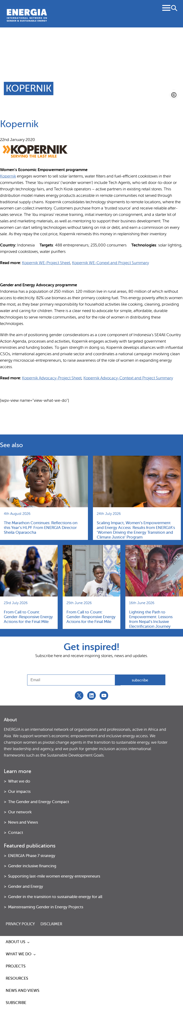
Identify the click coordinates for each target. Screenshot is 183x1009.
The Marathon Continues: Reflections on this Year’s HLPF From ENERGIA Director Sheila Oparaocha (40, 528)
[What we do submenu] (34, 954)
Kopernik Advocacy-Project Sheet (51, 378)
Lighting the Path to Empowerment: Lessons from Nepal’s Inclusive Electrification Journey (151, 619)
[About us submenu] (28, 942)
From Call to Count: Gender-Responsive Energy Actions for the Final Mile (28, 617)
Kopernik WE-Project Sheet (46, 263)
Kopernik (8, 176)
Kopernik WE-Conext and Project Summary (110, 263)
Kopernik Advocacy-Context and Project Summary (128, 378)
